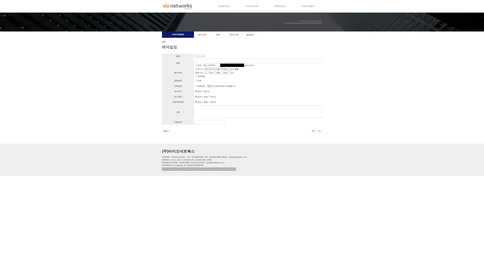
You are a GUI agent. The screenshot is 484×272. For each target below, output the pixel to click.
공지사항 (202, 35)
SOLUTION (252, 6)
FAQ (218, 35)
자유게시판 (234, 35)
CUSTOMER (308, 6)
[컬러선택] (249, 65)
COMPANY (224, 6)
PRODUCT (280, 6)
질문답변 (250, 35)
